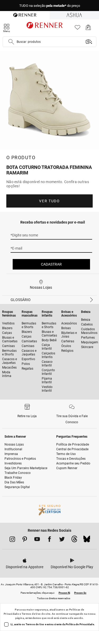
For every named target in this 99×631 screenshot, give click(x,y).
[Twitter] (62, 540)
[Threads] (74, 540)
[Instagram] (12, 540)
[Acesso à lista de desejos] (77, 28)
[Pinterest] (24, 540)
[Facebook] (49, 540)
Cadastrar (51, 264)
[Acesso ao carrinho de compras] (88, 28)
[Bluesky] (86, 540)
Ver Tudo (49, 201)
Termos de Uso (31, 613)
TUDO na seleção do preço (49, 6)
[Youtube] (37, 540)
